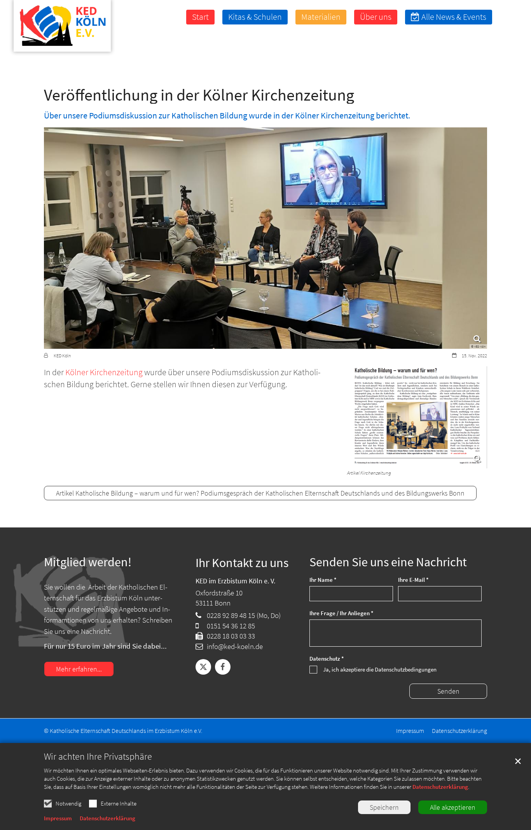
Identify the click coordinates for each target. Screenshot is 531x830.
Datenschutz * (326, 658)
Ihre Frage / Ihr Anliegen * (341, 613)
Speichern (384, 807)
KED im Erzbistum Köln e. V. (235, 581)
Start (200, 16)
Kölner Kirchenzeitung (104, 372)
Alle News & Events (453, 16)
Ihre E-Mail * (413, 579)
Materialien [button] (321, 16)
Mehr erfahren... (79, 669)
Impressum (58, 818)
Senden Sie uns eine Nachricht (388, 562)
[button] (509, 17)
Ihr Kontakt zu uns (242, 565)
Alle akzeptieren (452, 807)
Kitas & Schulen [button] (255, 16)
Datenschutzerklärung (440, 786)
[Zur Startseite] (54, 27)
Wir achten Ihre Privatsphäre (98, 756)
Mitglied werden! (87, 562)
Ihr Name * (323, 579)
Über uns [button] (375, 16)
